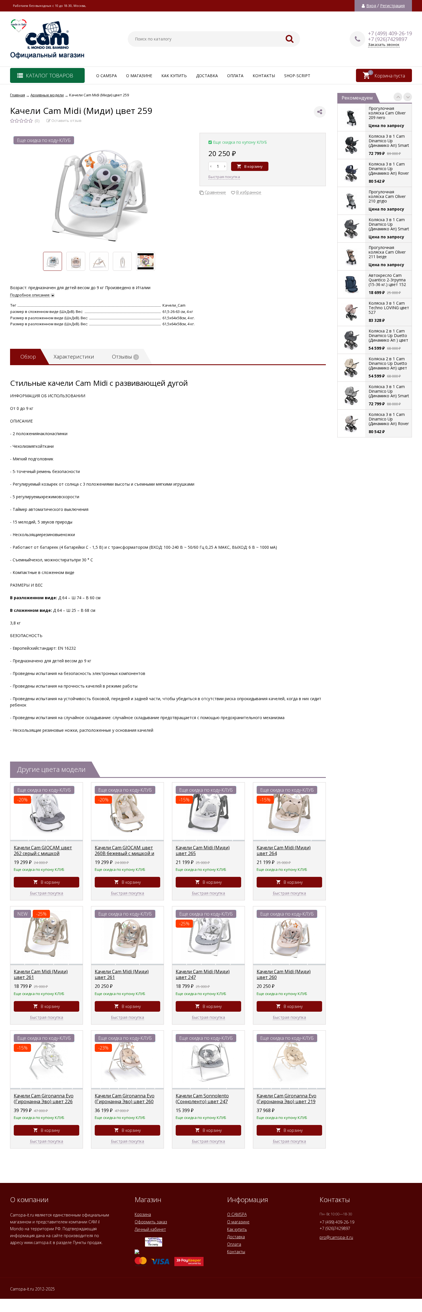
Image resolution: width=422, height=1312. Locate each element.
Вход (371, 5)
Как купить (174, 75)
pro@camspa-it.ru (336, 1237)
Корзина (143, 1214)
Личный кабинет (150, 1229)
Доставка (207, 75)
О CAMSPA (106, 75)
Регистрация (392, 5)
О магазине (139, 75)
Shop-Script (297, 75)
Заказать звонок (384, 44)
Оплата (235, 75)
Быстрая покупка (224, 176)
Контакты (264, 75)
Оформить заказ (151, 1222)
